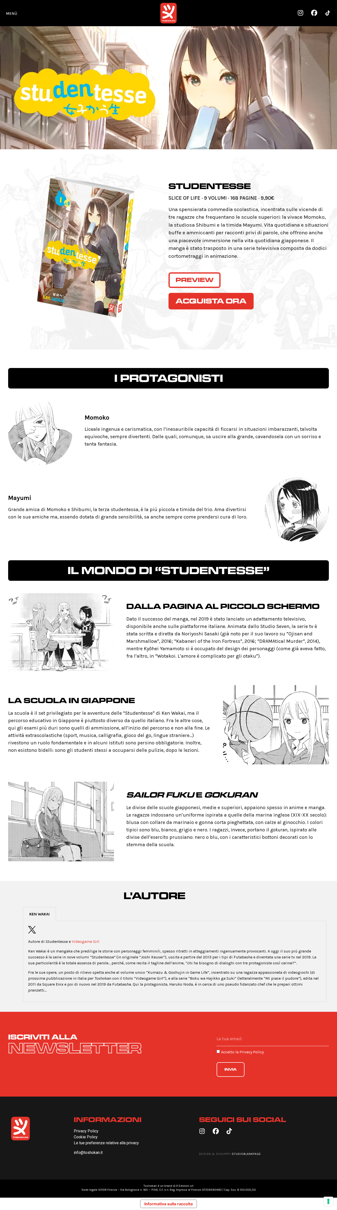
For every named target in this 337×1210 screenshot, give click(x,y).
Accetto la (242, 1052)
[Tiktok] (229, 1131)
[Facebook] (314, 13)
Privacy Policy (252, 1052)
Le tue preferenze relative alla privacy (106, 1143)
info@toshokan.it (88, 1152)
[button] (11, 13)
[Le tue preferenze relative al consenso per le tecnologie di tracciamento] (328, 1201)
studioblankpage (246, 1154)
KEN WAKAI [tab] (39, 914)
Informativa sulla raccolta (168, 1203)
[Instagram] (301, 13)
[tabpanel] (174, 961)
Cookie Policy (86, 1137)
